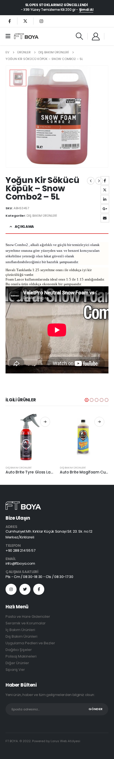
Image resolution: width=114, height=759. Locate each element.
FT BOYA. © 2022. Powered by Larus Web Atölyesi (43, 741)
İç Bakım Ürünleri (20, 629)
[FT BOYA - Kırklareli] (26, 36)
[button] (86, 400)
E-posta (104, 218)
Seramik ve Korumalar (26, 623)
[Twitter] (25, 21)
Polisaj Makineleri (21, 656)
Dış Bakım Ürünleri (21, 636)
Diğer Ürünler (17, 663)
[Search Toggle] (79, 36)
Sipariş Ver (15, 669)
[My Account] (96, 36)
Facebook (104, 180)
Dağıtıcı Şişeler (19, 649)
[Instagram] (41, 21)
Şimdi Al (86, 9)
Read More (45, 422)
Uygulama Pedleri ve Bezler (30, 643)
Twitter (104, 189)
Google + (104, 208)
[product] (30, 437)
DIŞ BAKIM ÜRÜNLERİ (42, 215)
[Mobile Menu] (10, 36)
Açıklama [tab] (24, 226)
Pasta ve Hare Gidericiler (28, 616)
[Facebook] (9, 21)
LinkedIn (104, 199)
